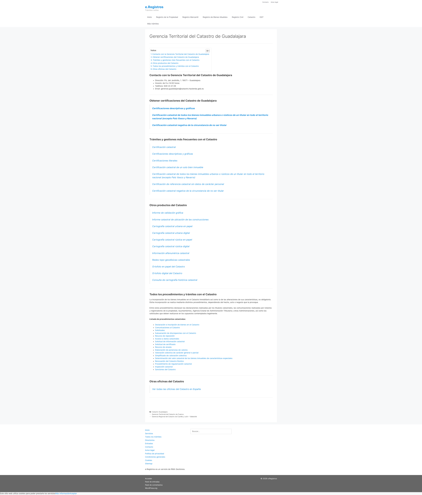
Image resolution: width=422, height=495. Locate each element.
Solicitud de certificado (165, 344)
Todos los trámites (153, 437)
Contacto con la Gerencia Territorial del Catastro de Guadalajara (180, 54)
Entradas (149, 443)
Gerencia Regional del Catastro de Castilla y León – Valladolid (174, 416)
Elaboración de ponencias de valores (171, 350)
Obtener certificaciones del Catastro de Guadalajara (176, 57)
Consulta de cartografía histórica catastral (174, 280)
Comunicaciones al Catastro (167, 327)
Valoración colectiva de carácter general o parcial (176, 353)
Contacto (265, 2)
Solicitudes (160, 330)
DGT (262, 17)
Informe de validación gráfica (167, 212)
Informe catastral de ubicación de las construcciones (180, 219)
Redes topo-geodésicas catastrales (171, 259)
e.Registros (154, 7)
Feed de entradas (152, 482)
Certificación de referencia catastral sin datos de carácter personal (188, 184)
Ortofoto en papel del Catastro (168, 266)
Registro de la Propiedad (167, 17)
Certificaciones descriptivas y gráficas (173, 108)
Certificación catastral (164, 147)
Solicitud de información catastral (170, 341)
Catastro (251, 17)
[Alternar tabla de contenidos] (206, 51)
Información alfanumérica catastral (170, 253)
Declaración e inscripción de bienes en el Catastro (177, 325)
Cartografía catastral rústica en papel (172, 239)
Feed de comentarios (154, 485)
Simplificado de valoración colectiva (171, 355)
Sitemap (148, 463)
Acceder (148, 478)
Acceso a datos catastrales (167, 339)
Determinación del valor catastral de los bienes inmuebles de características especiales (193, 358)
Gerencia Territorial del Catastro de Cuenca (168, 414)
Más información (62, 493)
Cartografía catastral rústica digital (170, 246)
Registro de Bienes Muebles (215, 17)
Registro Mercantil (190, 17)
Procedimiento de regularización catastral (173, 364)
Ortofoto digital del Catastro (167, 273)
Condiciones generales (155, 457)
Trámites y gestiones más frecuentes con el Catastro (176, 60)
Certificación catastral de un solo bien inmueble (177, 167)
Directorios (150, 440)
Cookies (148, 460)
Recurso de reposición (165, 336)
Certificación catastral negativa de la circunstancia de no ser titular (189, 125)
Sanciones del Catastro (165, 369)
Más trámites (153, 24)
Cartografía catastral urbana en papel (172, 226)
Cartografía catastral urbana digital (171, 233)
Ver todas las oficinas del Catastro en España (176, 389)
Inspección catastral (164, 367)
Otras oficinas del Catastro (164, 69)
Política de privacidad (154, 454)
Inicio (149, 17)
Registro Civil (237, 17)
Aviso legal (274, 2)
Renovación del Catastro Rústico (169, 361)
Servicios (149, 433)
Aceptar (73, 493)
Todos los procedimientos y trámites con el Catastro (176, 66)
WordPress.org (151, 488)
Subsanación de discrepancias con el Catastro (175, 333)
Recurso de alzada (163, 347)
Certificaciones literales (164, 160)
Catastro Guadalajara (159, 412)
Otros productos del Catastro (165, 63)
